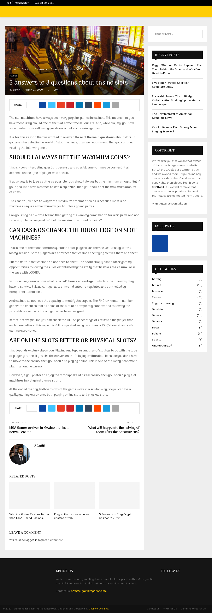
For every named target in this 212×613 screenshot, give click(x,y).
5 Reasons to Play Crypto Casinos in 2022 (115, 516)
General (157, 321)
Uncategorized (162, 345)
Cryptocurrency (163, 303)
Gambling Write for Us (193, 609)
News (155, 327)
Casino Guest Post (99, 609)
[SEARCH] (198, 34)
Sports (156, 339)
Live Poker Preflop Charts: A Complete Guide (170, 85)
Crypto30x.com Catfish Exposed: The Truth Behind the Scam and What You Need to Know (177, 69)
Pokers (156, 333)
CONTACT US (160, 187)
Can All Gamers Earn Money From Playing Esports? (174, 129)
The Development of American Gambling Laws (172, 116)
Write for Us (170, 609)
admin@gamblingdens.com (89, 591)
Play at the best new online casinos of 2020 (72, 516)
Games (156, 315)
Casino (13, 76)
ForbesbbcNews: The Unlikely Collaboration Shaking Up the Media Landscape (176, 100)
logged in (31, 540)
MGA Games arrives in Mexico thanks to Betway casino (39, 430)
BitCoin (156, 285)
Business (158, 291)
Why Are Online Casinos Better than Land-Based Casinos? (29, 516)
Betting (156, 279)
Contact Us (153, 609)
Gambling (158, 309)
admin (16, 90)
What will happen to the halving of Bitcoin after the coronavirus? (114, 430)
